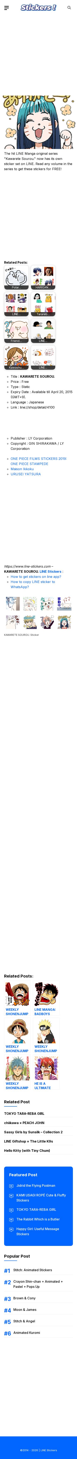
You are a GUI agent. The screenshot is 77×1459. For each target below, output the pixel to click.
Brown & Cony (24, 1298)
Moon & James (24, 1310)
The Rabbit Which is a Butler (38, 1219)
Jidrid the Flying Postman (35, 1185)
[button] (69, 7)
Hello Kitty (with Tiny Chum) (27, 1151)
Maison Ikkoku (22, 469)
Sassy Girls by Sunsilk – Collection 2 (33, 1132)
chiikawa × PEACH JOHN (24, 1123)
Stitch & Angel (24, 1321)
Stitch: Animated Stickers (32, 1270)
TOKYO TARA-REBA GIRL (24, 1114)
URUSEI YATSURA (26, 474)
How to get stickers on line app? (36, 577)
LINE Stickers (50, 571)
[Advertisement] (38, 53)
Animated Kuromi (26, 1333)
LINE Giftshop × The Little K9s (28, 1141)
